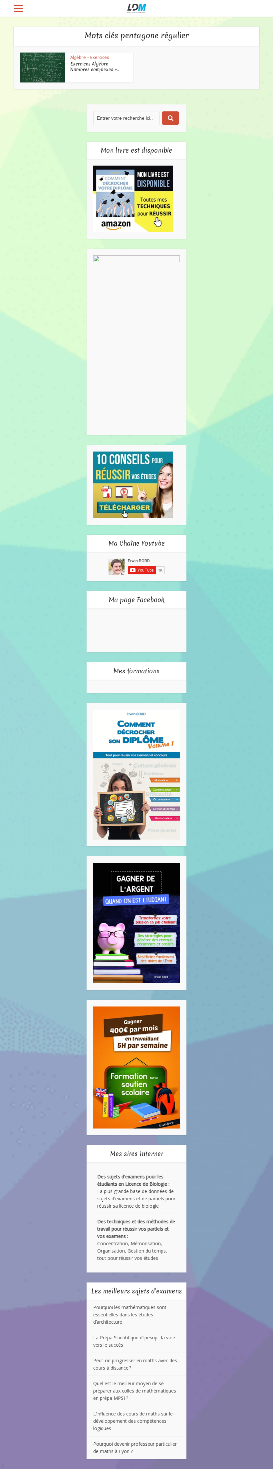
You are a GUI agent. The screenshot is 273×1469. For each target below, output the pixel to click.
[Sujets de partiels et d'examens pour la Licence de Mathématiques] (136, 8)
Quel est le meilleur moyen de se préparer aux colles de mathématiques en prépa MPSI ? (134, 1390)
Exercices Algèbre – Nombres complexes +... (95, 66)
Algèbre (78, 57)
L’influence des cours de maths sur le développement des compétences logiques (133, 1420)
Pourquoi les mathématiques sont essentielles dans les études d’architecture (129, 1314)
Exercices (99, 57)
